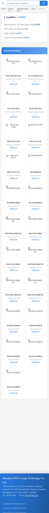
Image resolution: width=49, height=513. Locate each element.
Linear (33, 9)
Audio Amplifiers (13, 33)
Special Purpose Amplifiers (16, 38)
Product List (10, 10)
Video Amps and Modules (16, 29)
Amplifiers (41, 9)
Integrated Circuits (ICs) (22, 10)
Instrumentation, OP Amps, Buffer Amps (22, 25)
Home (3, 9)
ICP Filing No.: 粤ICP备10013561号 (14, 508)
